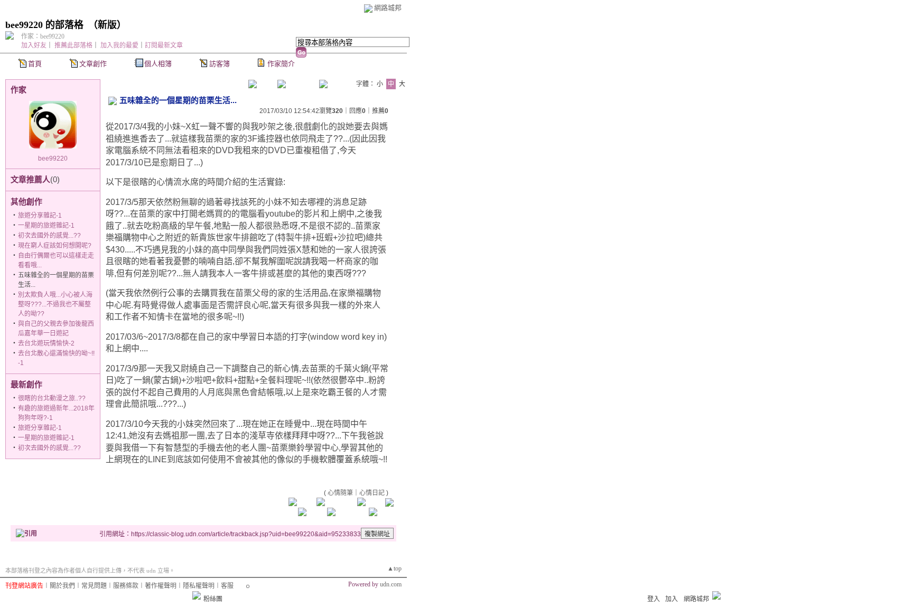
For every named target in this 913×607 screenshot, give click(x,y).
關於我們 (62, 586)
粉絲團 (212, 599)
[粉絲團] (196, 595)
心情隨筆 (340, 493)
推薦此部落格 (73, 45)
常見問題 (94, 586)
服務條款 (125, 586)
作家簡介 (281, 64)
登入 (653, 599)
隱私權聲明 (199, 586)
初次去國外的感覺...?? (49, 235)
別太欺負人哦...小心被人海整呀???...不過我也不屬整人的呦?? (55, 304)
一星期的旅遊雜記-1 (46, 225)
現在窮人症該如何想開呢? (54, 245)
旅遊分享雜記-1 (40, 215)
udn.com (391, 584)
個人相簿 (158, 64)
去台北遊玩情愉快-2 (46, 343)
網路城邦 (388, 8)
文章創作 (93, 64)
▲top (394, 568)
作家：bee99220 (42, 36)
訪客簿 (219, 64)
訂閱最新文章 (164, 45)
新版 (107, 25)
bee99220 (53, 158)
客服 (227, 586)
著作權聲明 (160, 586)
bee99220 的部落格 (44, 25)
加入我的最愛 (119, 45)
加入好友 (33, 45)
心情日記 (372, 493)
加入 (671, 599)
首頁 (35, 64)
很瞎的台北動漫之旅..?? (52, 398)
